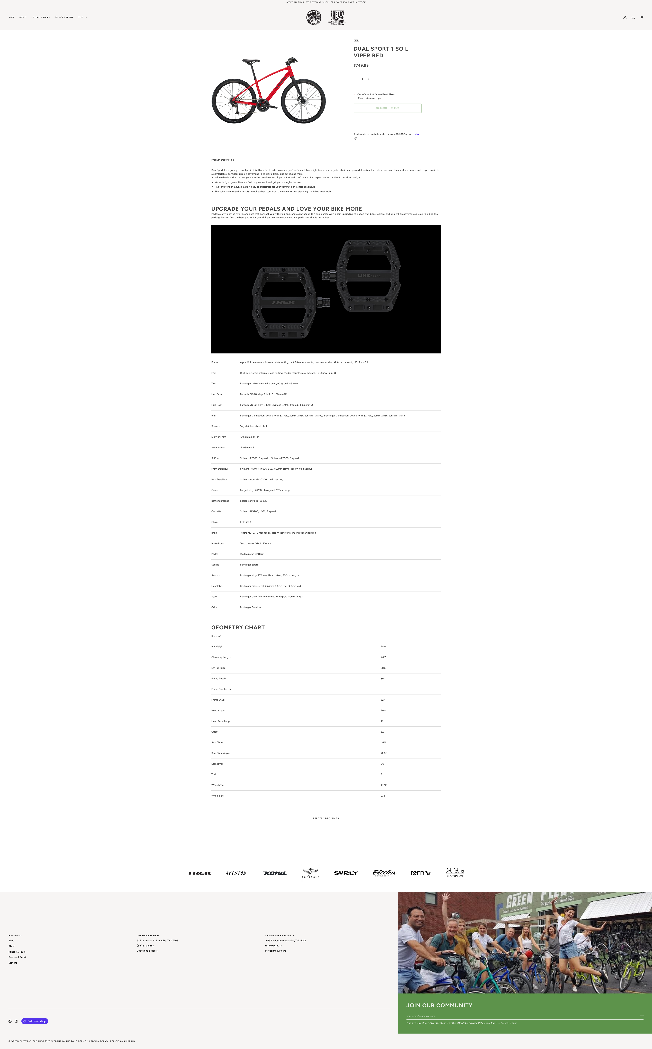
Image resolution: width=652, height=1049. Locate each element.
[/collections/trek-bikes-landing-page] (199, 873)
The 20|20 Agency (77, 1041)
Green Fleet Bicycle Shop (27, 1041)
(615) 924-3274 (273, 945)
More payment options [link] (366, 128)
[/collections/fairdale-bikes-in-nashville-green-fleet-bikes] (310, 873)
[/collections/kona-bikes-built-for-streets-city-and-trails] (275, 873)
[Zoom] (268, 81)
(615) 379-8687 (145, 945)
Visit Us (12, 962)
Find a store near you (370, 98)
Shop (11, 940)
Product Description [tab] (222, 159)
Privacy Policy (477, 1023)
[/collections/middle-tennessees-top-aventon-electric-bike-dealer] (236, 873)
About (11, 946)
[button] (12, 17)
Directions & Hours (147, 950)
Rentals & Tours (16, 951)
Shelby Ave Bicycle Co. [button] (279, 935)
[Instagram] (16, 1021)
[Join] (641, 1015)
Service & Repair (17, 957)
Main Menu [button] (15, 935)
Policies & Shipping (122, 1041)
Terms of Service (500, 1023)
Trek (356, 40)
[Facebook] (10, 1021)
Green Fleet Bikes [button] (148, 935)
